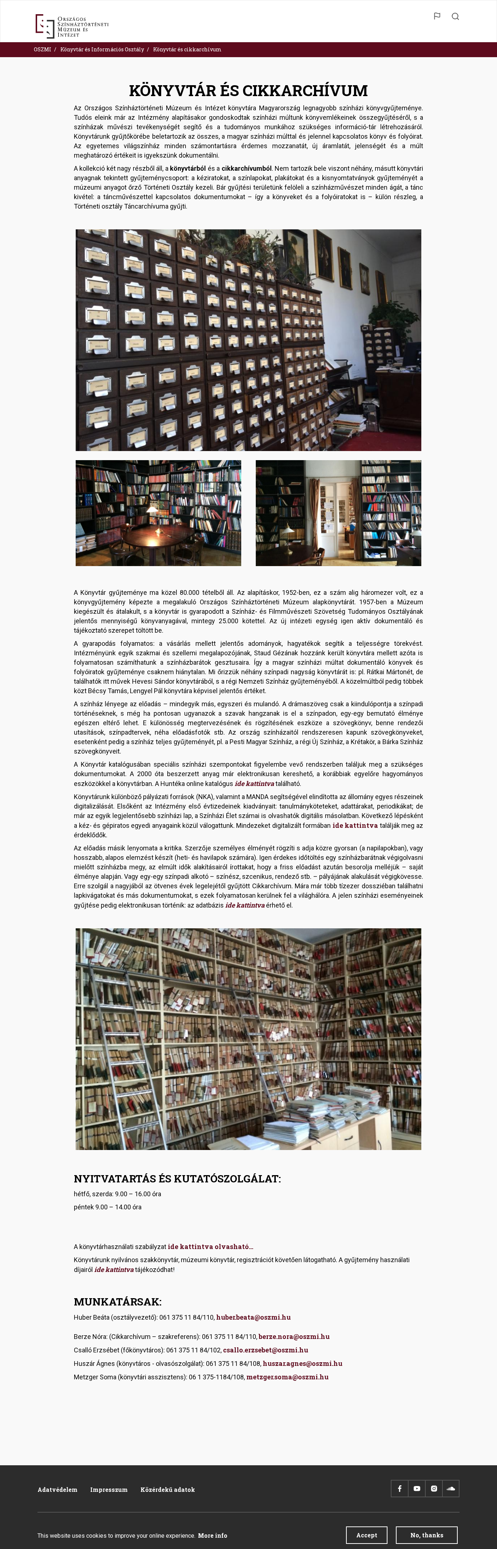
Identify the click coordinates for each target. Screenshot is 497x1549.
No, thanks (427, 1535)
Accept (366, 1535)
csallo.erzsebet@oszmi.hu (265, 1350)
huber (225, 1317)
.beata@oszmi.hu (263, 1317)
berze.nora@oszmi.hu (294, 1336)
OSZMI (42, 49)
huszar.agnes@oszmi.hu (302, 1363)
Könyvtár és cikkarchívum (187, 49)
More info (212, 1535)
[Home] (72, 26)
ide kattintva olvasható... (210, 1246)
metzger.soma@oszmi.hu (287, 1376)
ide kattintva (254, 783)
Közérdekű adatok (167, 1489)
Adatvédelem (57, 1489)
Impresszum (109, 1489)
